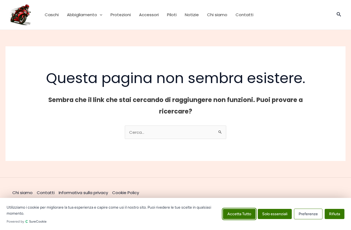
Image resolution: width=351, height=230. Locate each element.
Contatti (244, 15)
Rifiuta (334, 214)
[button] (99, 15)
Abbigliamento (82, 15)
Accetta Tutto (239, 214)
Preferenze (308, 214)
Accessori (149, 15)
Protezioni (121, 15)
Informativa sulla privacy (83, 192)
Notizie (192, 15)
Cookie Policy (125, 192)
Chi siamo (217, 15)
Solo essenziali (274, 214)
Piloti (172, 15)
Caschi (52, 15)
